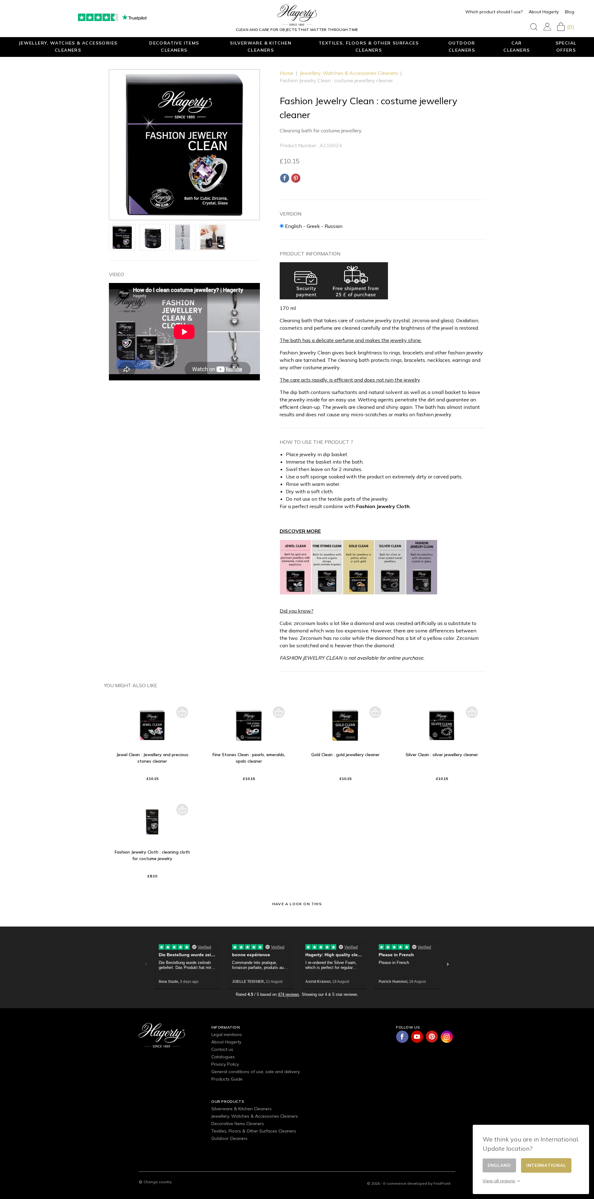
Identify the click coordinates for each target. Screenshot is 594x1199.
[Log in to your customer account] (547, 27)
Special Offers (566, 46)
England (499, 1165)
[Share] (285, 178)
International (546, 1165)
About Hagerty (544, 12)
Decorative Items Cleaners (174, 46)
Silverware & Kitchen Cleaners (260, 46)
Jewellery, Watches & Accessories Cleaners (68, 46)
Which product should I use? (494, 12)
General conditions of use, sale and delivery (255, 1071)
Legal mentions (226, 1034)
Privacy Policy (225, 1064)
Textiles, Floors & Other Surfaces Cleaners (369, 46)
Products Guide (227, 1079)
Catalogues (223, 1057)
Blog (569, 12)
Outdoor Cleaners (461, 46)
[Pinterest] (296, 178)
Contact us (222, 1049)
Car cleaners (516, 46)
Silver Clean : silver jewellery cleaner (442, 754)
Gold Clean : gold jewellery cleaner (345, 754)
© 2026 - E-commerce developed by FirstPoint (408, 1183)
